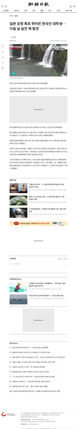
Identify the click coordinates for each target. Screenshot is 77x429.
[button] (3, 6)
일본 (16, 16)
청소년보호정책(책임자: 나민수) (40, 419)
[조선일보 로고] (38, 4)
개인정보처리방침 (25, 419)
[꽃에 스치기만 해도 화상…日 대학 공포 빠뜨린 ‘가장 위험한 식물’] (18, 200)
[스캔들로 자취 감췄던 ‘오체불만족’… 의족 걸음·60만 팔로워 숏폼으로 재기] (18, 287)
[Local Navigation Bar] (3, 6)
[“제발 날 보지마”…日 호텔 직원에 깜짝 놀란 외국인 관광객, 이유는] (18, 188)
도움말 (59, 259)
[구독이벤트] (38, 223)
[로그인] (74, 6)
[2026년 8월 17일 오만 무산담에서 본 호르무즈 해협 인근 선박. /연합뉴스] (18, 299)
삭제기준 (65, 259)
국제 (11, 16)
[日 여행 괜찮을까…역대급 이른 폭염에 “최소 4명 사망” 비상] (18, 213)
